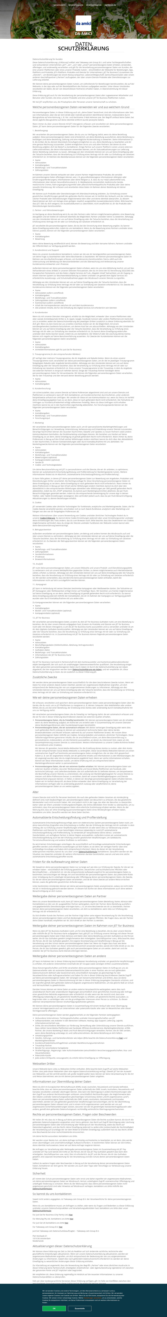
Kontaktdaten (93, 5)
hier (121, 1038)
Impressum (110, 5)
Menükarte (60, 5)
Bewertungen (76, 5)
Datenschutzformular (88, 851)
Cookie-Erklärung (47, 518)
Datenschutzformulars (42, 1188)
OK (54, 1308)
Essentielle (80, 1308)
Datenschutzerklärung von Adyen (87, 669)
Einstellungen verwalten (92, 1298)
